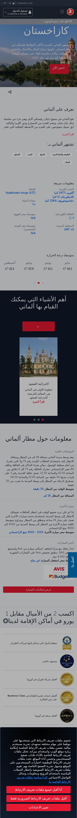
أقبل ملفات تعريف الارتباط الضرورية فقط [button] (38, 798)
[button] (38, 807)
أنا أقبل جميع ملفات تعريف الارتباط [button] (38, 790)
